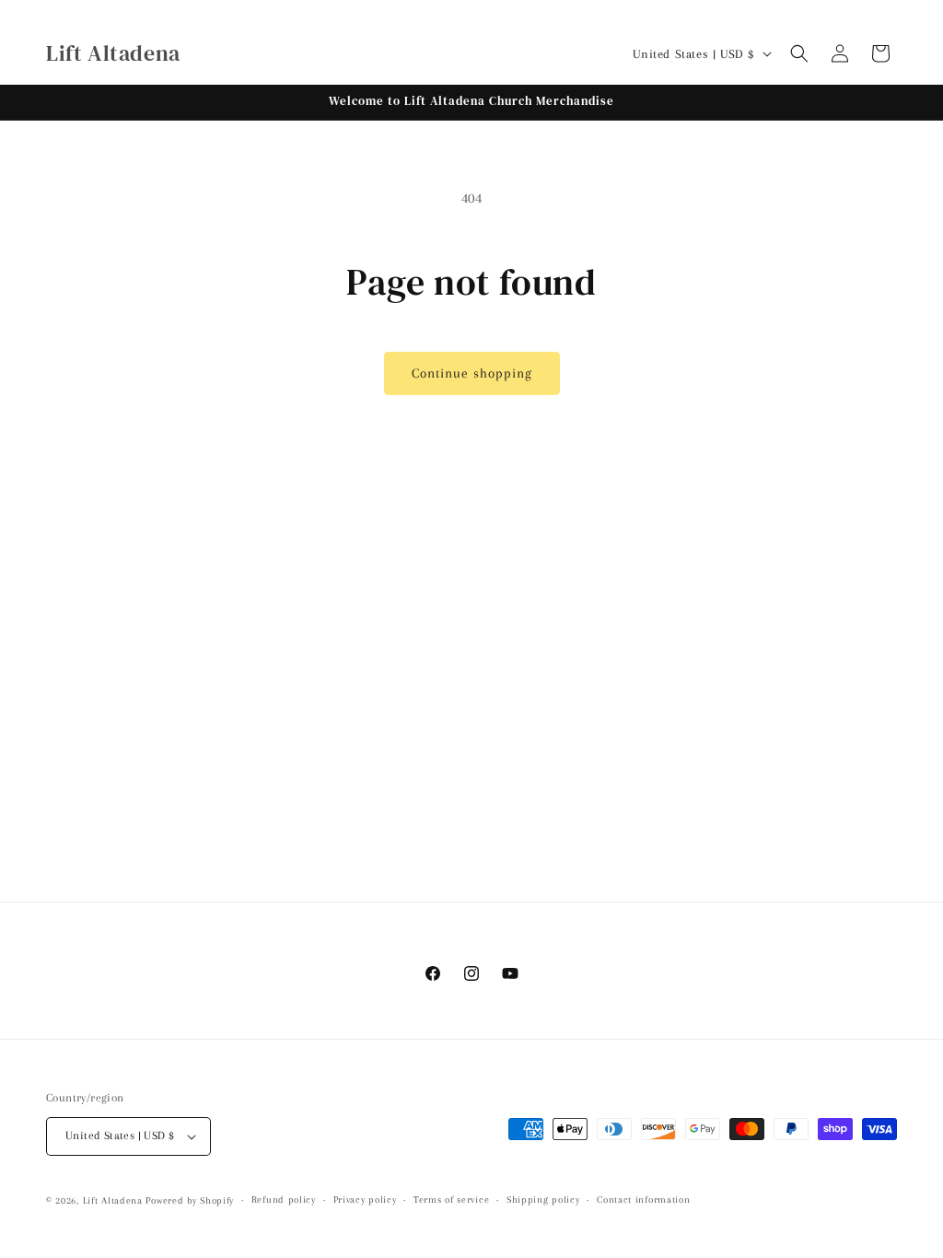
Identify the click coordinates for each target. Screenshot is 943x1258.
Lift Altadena (114, 1200)
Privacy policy (365, 1200)
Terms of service (451, 1200)
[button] (799, 53)
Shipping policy (543, 1200)
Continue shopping (472, 373)
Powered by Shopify (190, 1200)
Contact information (643, 1200)
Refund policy (283, 1200)
